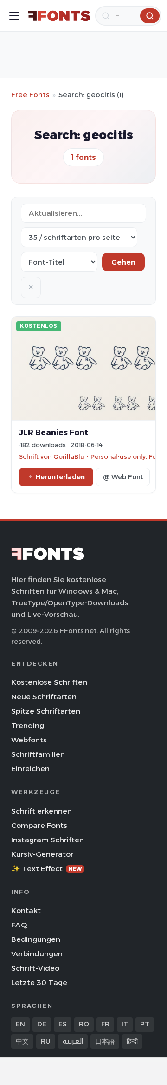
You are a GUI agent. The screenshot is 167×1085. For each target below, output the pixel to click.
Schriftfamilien (38, 754)
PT (144, 1024)
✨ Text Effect (46, 868)
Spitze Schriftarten (45, 711)
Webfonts (29, 739)
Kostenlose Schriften (49, 682)
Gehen (123, 262)
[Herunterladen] (150, 15)
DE (41, 1024)
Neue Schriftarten (44, 696)
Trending (27, 725)
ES (62, 1024)
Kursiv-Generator (42, 854)
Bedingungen (35, 939)
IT (125, 1024)
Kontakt (26, 910)
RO (84, 1024)
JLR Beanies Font (53, 432)
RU (46, 1041)
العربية (73, 1041)
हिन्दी (132, 1041)
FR (105, 1024)
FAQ (19, 924)
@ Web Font (123, 477)
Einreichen (30, 768)
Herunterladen (60, 477)
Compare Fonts (39, 825)
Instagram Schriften (47, 839)
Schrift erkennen (41, 811)
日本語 (105, 1041)
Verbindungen (37, 953)
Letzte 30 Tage (39, 982)
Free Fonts (30, 94)
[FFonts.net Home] (59, 15)
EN (20, 1024)
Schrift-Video (35, 968)
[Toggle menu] (14, 15)
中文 (22, 1041)
